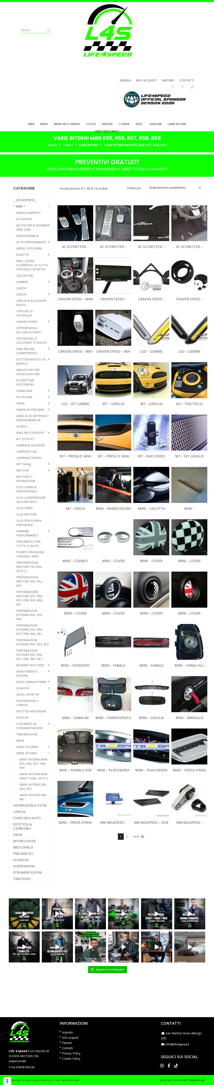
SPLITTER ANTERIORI (31, 711)
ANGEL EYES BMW (29, 248)
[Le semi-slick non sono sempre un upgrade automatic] (57, 913)
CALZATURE (24, 276)
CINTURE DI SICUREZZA (24, 313)
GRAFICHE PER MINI (30, 410)
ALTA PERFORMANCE (31, 242)
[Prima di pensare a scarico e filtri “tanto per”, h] (123, 946)
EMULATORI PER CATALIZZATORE (28, 372)
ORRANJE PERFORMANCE (27, 533)
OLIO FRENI (24, 508)
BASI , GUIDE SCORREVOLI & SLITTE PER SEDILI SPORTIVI (32, 265)
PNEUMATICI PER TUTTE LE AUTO (28, 544)
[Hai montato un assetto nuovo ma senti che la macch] (57, 946)
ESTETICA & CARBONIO (22, 826)
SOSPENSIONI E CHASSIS (27, 703)
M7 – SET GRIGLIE (189, 456)
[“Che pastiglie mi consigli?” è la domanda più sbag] (156, 913)
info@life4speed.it (177, 1044)
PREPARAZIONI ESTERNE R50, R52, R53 (29, 615)
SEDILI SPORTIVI (27, 694)
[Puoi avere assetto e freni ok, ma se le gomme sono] (90, 913)
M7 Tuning (23, 464)
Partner (168, 80)
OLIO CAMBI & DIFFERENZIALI (26, 489)
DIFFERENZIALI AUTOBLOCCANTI (28, 330)
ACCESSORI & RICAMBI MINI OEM (32, 227)
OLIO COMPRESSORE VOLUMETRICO (31, 500)
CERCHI (21, 294)
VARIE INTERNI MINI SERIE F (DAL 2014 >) (33, 776)
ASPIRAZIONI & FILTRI (30, 805)
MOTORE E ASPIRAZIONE (25, 479)
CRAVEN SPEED (27, 322)
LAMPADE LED (26, 451)
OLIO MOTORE (26, 514)
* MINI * (68, 145)
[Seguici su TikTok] (192, 86)
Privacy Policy (71, 1053)
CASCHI (21, 288)
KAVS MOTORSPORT (30, 433)
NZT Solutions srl (194, 1080)
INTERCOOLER (24, 841)
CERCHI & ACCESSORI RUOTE (31, 303)
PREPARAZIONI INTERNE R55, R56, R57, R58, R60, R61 (29, 654)
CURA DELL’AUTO (27, 818)
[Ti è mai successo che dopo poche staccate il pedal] (189, 913)
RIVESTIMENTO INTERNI (27, 673)
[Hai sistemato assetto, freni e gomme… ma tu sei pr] (123, 913)
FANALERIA (24, 391)
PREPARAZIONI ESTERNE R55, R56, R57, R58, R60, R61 (29, 629)
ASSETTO (22, 255)
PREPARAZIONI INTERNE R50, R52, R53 (32, 642)
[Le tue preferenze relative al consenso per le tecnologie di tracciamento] (7, 1081)
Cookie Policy (71, 1058)
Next (136, 836)
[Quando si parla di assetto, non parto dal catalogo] (90, 946)
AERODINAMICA (27, 236)
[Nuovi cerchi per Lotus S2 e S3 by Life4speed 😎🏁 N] (24, 913)
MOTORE (22, 470)
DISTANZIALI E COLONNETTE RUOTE (31, 340)
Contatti (186, 80)
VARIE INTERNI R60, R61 (33, 797)
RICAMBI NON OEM (30, 665)
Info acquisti (146, 80)
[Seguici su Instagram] (172, 86)
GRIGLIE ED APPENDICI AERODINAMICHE (32, 418)
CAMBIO (22, 282)
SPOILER (22, 717)
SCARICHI (22, 688)
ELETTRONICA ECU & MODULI (31, 361)
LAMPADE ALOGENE (30, 445)
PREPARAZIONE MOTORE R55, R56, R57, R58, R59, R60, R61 (29, 598)
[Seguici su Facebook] (182, 86)
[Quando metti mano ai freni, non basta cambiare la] (24, 946)
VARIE (20, 741)
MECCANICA (23, 847)
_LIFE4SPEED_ (25, 200)
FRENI (20, 403)
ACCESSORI (24, 219)
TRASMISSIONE (27, 734)
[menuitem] (31, 124)
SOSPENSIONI (23, 866)
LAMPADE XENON (28, 458)
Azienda (125, 80)
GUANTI (21, 426)
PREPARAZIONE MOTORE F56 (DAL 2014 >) (29, 567)
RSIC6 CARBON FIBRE (31, 682)
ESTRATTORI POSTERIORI (25, 382)
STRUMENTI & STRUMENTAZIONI (29, 726)
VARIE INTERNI (88, 145)
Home (52, 145)
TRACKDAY (22, 879)
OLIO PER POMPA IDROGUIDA (28, 523)
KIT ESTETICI (25, 439)
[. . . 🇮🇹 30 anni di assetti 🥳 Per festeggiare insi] (189, 946)
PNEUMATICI (23, 854)
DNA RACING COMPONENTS (26, 351)
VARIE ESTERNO (27, 747)
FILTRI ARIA (24, 397)
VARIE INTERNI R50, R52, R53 (33, 787)
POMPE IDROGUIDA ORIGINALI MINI (30, 554)
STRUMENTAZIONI (27, 873)
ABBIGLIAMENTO (28, 213)
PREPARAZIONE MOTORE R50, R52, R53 (29, 581)
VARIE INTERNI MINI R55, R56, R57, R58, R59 (33, 763)
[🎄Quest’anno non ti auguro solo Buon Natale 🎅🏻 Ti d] (156, 946)
